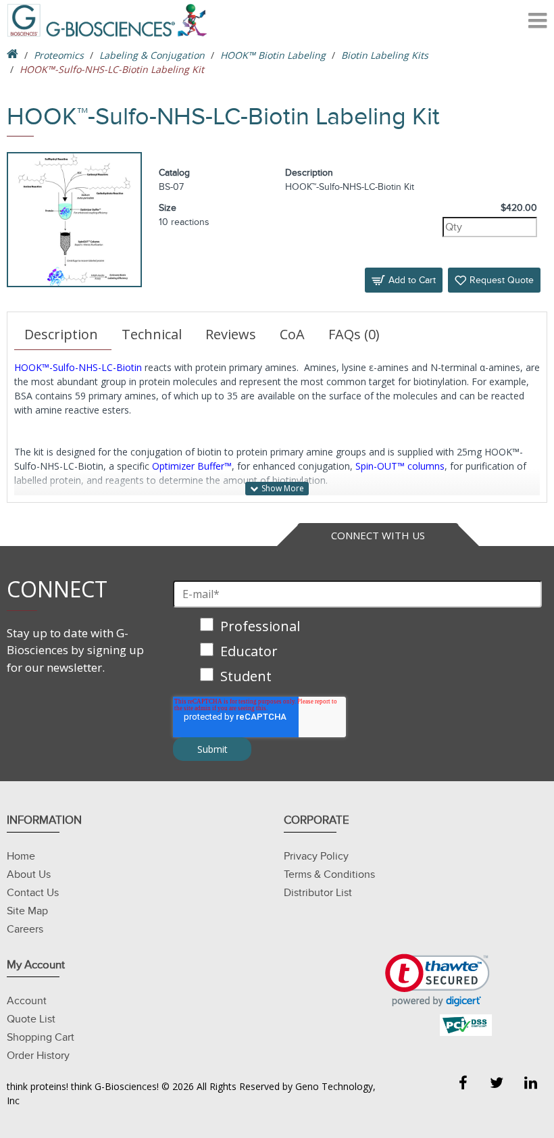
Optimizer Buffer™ (192, 466)
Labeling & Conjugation (152, 55)
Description (61, 334)
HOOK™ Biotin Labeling (273, 55)
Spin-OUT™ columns (400, 466)
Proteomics (59, 55)
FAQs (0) (354, 334)
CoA (292, 334)
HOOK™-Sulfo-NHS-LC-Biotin (78, 367)
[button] (437, 980)
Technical (152, 334)
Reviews (230, 334)
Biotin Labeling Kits (384, 55)
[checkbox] (357, 652)
